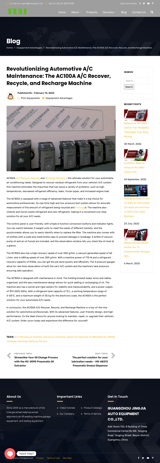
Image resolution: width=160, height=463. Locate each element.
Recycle (35, 178)
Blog (124, 12)
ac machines (59, 336)
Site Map (67, 458)
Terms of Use (53, 458)
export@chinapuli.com (32, 3)
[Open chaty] (10, 453)
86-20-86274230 (65, 3)
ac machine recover (40, 336)
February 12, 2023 (44, 93)
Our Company (67, 413)
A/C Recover (23, 178)
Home (62, 12)
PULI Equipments (30, 98)
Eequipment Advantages (29, 47)
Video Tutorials (67, 407)
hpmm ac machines (77, 336)
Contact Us (139, 12)
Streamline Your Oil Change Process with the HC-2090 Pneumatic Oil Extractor (36, 361)
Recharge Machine (55, 178)
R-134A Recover (97, 336)
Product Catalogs (93, 407)
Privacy (40, 458)
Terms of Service (92, 413)
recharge (80, 207)
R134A (111, 336)
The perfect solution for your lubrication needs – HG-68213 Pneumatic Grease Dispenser (90, 361)
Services (108, 12)
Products (92, 12)
